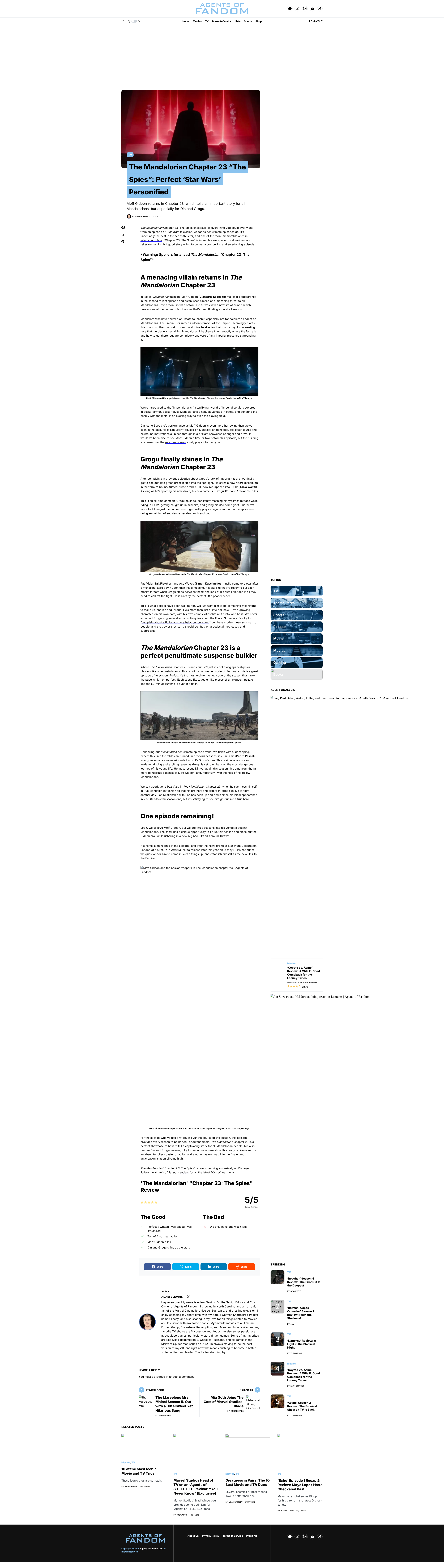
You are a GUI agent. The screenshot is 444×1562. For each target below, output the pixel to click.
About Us (193, 1535)
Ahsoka (176, 850)
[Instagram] (305, 8)
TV (130, 154)
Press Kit (251, 1535)
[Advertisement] (222, 57)
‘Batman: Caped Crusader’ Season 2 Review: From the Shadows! (300, 1313)
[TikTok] (320, 8)
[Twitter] (297, 8)
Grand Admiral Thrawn (214, 836)
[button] (123, 21)
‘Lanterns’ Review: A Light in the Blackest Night (301, 1344)
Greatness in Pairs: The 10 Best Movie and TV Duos (247, 1482)
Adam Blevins (172, 1296)
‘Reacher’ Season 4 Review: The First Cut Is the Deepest (303, 1282)
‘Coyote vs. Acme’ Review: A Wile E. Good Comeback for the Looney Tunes (303, 973)
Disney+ (229, 850)
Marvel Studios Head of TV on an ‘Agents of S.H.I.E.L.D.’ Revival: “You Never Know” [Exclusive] (195, 1486)
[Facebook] (290, 8)
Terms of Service (233, 1535)
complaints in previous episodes (169, 478)
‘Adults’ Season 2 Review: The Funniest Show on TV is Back (302, 1406)
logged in (162, 1376)
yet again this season (214, 768)
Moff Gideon (189, 296)
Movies (291, 963)
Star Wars (172, 232)
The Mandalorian (151, 227)
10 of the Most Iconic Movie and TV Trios (139, 1471)
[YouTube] (312, 8)
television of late (151, 240)
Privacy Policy (210, 1535)
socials (184, 1172)
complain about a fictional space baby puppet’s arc (175, 622)
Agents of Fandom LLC (151, 1548)
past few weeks (175, 442)
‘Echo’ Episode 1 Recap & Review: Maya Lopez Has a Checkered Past (300, 1484)
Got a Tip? (317, 21)
